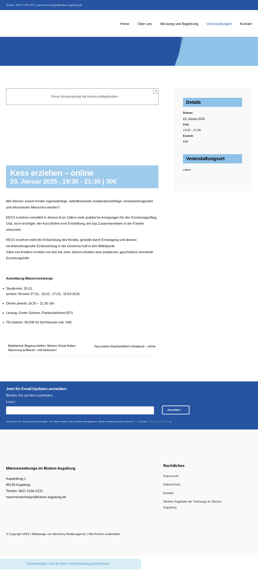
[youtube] (251, 5)
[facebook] (237, 5)
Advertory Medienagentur (69, 534)
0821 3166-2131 (31, 491)
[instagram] (244, 5)
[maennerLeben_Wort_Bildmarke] (38, 19)
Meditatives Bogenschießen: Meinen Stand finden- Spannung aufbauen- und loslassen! (42, 347)
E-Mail (11, 402)
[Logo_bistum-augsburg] (198, 447)
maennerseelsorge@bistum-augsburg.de (36, 497)
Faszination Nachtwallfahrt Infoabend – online (125, 346)
